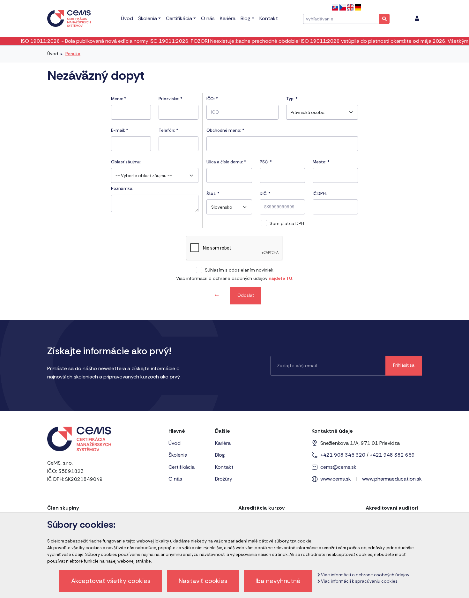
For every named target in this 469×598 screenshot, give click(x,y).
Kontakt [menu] (268, 18)
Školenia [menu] (147, 18)
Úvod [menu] (127, 18)
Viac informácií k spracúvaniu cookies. (359, 581)
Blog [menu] (245, 18)
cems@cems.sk (338, 467)
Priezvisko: (170, 98)
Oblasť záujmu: (126, 162)
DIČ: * (265, 193)
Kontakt (224, 467)
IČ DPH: (320, 193)
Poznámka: (122, 188)
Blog (220, 455)
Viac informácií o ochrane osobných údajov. (365, 575)
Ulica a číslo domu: (226, 162)
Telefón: (168, 130)
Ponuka (72, 53)
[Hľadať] (384, 19)
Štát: (213, 193)
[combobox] (155, 175)
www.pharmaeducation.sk (392, 478)
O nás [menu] (208, 18)
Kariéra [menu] (227, 18)
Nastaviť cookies (203, 581)
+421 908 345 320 (342, 455)
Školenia (177, 455)
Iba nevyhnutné (278, 581)
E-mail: (119, 130)
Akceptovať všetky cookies (111, 581)
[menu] (417, 18)
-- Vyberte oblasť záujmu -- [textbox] (143, 175)
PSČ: (266, 162)
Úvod (52, 53)
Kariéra (223, 443)
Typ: (292, 98)
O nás (175, 478)
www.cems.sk (335, 478)
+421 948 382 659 (392, 455)
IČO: (212, 98)
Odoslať (245, 295)
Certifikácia (181, 467)
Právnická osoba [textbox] (307, 112)
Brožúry (223, 478)
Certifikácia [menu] (179, 18)
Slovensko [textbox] (221, 207)
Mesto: (321, 162)
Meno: (118, 98)
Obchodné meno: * (225, 130)
